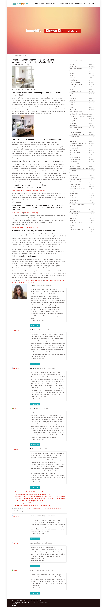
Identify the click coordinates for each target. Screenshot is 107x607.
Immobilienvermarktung (66, 4)
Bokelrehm (82, 220)
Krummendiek (82, 218)
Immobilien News (51, 4)
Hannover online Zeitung (32, 508)
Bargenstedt (82, 161)
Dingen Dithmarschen (45, 285)
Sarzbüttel (82, 202)
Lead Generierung (44, 602)
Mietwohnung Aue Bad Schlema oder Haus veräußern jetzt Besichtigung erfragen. (40, 496)
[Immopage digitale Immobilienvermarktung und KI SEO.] (20, 3)
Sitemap (14, 603)
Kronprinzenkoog (82, 130)
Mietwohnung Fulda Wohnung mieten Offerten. (30, 501)
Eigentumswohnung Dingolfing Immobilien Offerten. (28, 190)
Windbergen (82, 123)
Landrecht (82, 198)
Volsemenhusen (82, 71)
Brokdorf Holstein (82, 180)
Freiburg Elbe (82, 200)
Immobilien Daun (17, 213)
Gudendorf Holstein (82, 91)
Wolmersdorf (82, 148)
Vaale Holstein (82, 175)
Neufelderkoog (82, 137)
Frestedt (82, 100)
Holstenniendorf (82, 184)
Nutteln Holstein (82, 186)
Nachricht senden (35, 325)
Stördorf (82, 225)
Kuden (82, 75)
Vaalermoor (82, 150)
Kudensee (82, 78)
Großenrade (82, 118)
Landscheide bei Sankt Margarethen (82, 114)
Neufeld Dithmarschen (79, 116)
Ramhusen (82, 66)
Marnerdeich (82, 109)
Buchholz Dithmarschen (82, 87)
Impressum (90, 4)
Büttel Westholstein (82, 112)
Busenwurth (82, 125)
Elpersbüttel (82, 155)
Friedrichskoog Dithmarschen (82, 168)
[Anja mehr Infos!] (19, 291)
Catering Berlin (35, 602)
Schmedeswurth (82, 82)
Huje (82, 227)
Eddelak (82, 64)
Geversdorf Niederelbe (82, 204)
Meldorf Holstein (82, 166)
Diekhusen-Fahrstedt (82, 84)
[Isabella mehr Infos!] (19, 549)
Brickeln (82, 103)
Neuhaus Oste (82, 214)
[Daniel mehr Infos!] (19, 577)
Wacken (82, 191)
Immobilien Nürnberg (32, 227)
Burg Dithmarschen (82, 121)
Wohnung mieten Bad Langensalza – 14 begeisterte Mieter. (33, 494)
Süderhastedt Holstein (82, 134)
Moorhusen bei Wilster (82, 182)
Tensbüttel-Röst (82, 211)
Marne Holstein (82, 96)
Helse (82, 93)
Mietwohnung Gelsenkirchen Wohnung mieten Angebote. (33, 505)
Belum (82, 195)
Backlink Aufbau (80, 4)
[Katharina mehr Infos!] (19, 336)
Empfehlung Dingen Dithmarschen (23, 282)
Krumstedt (82, 141)
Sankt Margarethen (82, 127)
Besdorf (82, 209)
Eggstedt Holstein (82, 152)
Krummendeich (82, 164)
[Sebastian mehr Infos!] (19, 374)
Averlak (82, 73)
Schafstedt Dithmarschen (82, 189)
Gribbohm (82, 170)
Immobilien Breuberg (31, 213)
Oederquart (82, 216)
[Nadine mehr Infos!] (19, 415)
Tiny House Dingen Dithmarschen (32, 280)
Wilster (82, 173)
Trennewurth (82, 98)
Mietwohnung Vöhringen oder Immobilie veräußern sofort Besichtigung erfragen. (40, 498)
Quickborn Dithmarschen (82, 105)
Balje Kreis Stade (82, 157)
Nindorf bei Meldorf (82, 159)
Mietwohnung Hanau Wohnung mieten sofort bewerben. (32, 503)
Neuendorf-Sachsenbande (82, 143)
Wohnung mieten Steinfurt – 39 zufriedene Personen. (31, 492)
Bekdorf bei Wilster (82, 223)
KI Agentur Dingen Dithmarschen (54, 280)
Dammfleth (82, 177)
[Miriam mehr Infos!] (19, 455)
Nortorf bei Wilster (82, 132)
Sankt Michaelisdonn (82, 69)
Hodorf (82, 232)
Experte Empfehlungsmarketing (51, 508)
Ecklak (82, 107)
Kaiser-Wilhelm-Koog (82, 146)
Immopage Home (39, 4)
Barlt (82, 89)
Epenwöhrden (82, 193)
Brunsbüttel (82, 80)
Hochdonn (82, 139)
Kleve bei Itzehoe (82, 207)
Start (13, 55)
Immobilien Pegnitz (18, 227)
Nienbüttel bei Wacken (82, 229)
